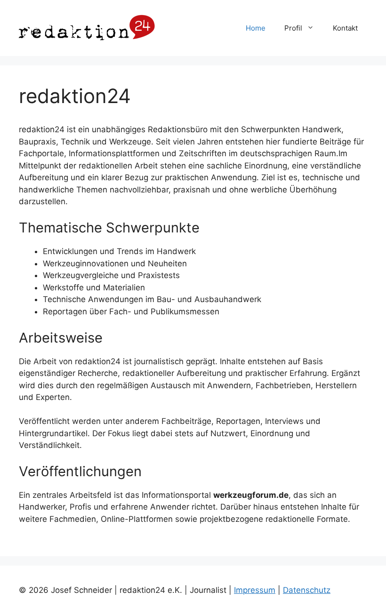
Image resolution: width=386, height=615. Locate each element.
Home (255, 28)
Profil (293, 28)
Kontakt (345, 28)
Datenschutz (306, 590)
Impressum (254, 590)
